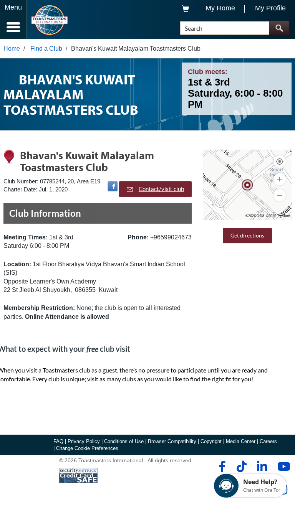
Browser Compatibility (172, 441)
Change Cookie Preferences (87, 448)
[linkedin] (261, 466)
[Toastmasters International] (49, 20)
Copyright (211, 441)
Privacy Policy (84, 441)
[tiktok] (241, 466)
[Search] (279, 28)
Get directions (247, 235)
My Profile (270, 8)
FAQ (58, 441)
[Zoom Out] (279, 195)
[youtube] (282, 466)
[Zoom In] (279, 179)
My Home (220, 8)
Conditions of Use (124, 441)
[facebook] (221, 466)
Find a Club (46, 48)
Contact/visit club (161, 188)
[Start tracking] (279, 161)
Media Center (240, 441)
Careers (268, 441)
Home (11, 48)
